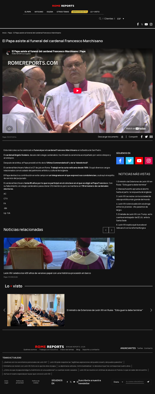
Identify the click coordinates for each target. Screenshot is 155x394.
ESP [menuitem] (119, 18)
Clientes (108, 18)
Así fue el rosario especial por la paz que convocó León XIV (27, 374)
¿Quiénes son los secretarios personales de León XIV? (25, 362)
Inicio (4, 33)
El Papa (28, 12)
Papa (10, 33)
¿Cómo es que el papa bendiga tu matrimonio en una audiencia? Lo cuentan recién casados (40, 370)
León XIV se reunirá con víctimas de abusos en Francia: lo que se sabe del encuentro (113, 370)
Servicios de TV (80, 12)
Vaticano (39, 12)
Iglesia (50, 12)
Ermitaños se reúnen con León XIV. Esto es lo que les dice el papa (30, 366)
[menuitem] (120, 18)
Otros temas (63, 12)
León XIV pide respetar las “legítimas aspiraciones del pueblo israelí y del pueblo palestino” (86, 362)
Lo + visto (94, 12)
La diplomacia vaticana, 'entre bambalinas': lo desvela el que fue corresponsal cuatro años (94, 366)
